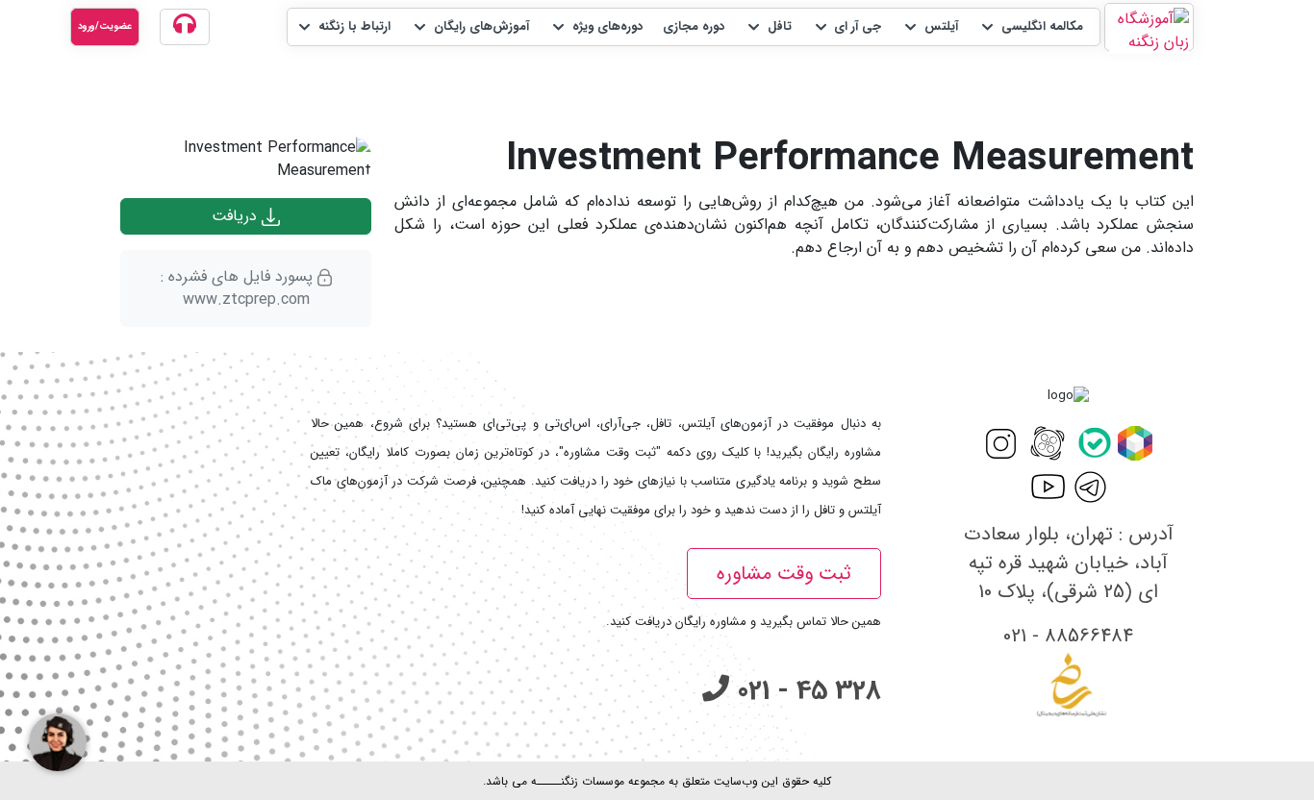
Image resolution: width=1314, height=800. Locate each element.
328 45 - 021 (805, 691)
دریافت (237, 216)
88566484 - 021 (1068, 636)
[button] (1031, 27)
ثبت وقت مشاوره (784, 573)
